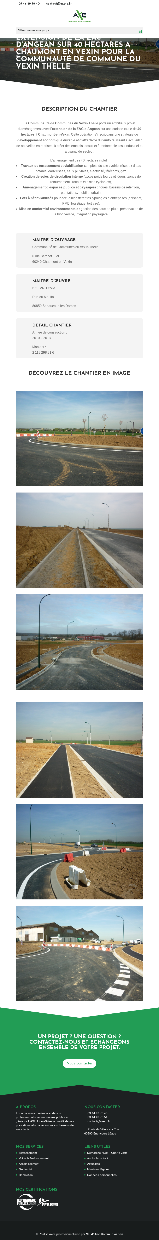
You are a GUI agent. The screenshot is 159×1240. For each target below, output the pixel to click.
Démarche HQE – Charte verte (107, 1152)
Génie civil (25, 1169)
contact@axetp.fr (99, 1121)
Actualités (93, 1163)
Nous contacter (79, 1063)
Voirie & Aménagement (34, 1158)
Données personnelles (102, 1175)
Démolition (26, 1175)
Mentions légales (98, 1169)
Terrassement (28, 1152)
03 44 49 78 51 (97, 1117)
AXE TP (35, 1121)
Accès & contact (97, 1158)
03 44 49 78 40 (29, 3)
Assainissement (29, 1163)
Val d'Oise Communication (104, 1234)
